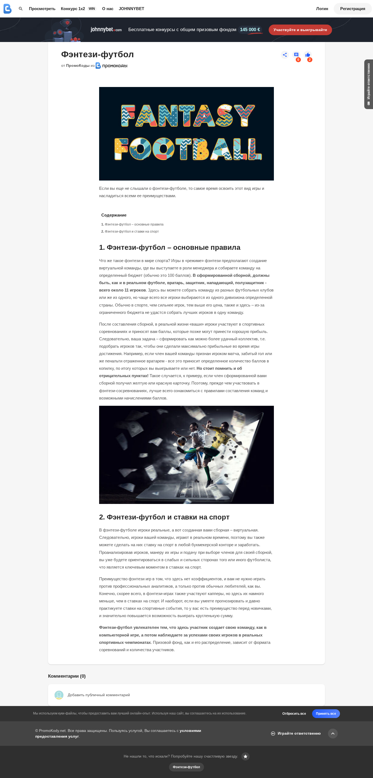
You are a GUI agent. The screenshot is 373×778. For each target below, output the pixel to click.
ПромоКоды (78, 65)
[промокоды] (7, 8)
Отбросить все (294, 714)
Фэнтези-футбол (186, 767)
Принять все (326, 714)
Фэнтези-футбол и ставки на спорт (132, 231)
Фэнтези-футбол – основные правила (134, 224)
